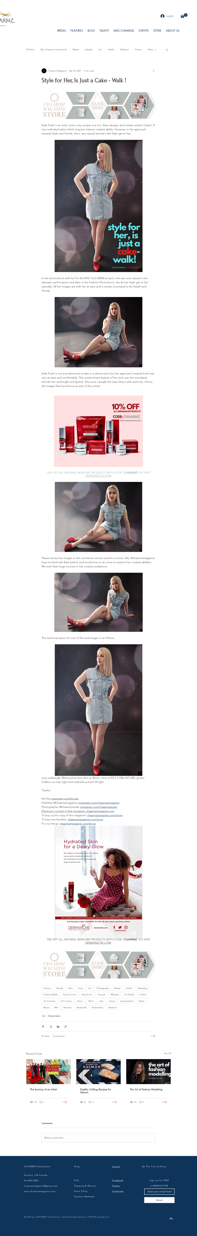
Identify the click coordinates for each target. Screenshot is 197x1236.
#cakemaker (97, 1007)
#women (67, 1007)
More (150, 49)
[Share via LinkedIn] (58, 1026)
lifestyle (59, 988)
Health (111, 49)
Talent (91, 1001)
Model (117, 988)
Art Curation (50, 1001)
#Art (70, 988)
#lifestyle (115, 994)
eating (112, 1001)
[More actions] (153, 71)
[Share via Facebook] (43, 1026)
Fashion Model (51, 994)
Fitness (138, 49)
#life (56, 1007)
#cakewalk (81, 1007)
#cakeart (113, 1007)
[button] (184, 15)
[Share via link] (65, 1026)
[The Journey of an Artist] (48, 1071)
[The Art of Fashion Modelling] (148, 1071)
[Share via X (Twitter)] (50, 1026)
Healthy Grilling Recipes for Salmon (95, 1091)
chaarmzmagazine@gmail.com (41, 1185)
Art (100, 49)
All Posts (30, 49)
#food (46, 1007)
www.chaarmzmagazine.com (40, 1191)
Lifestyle (88, 49)
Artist (80, 988)
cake (101, 1001)
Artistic (129, 988)
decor (80, 1001)
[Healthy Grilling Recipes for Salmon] (98, 1071)
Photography (103, 988)
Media (76, 49)
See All (167, 1053)
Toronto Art (86, 994)
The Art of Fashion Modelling (146, 1089)
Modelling (142, 988)
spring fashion (127, 1001)
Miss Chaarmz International (53, 49)
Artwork (101, 994)
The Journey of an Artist (43, 1089)
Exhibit (143, 994)
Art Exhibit (129, 994)
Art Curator (66, 1001)
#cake (141, 1001)
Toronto (47, 988)
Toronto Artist (69, 994)
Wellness (124, 49)
